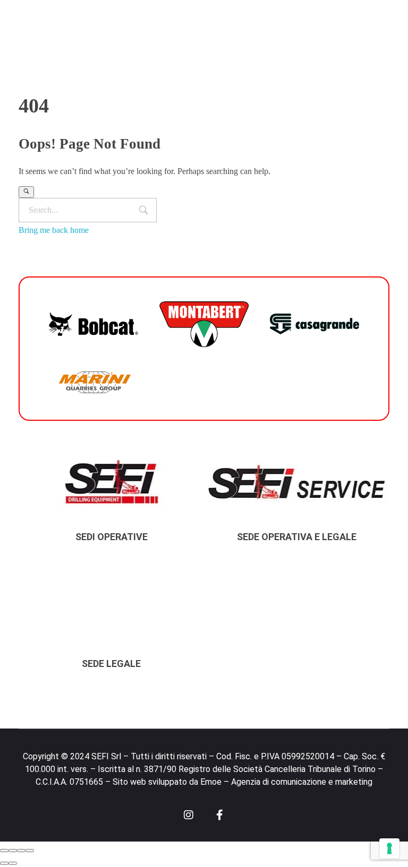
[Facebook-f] (220, 815)
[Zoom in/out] (30, 850)
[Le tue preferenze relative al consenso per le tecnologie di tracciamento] (389, 848)
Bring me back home (54, 230)
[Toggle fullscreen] (21, 850)
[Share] (12, 850)
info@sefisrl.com (149, 14)
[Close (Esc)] (4, 850)
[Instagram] (188, 815)
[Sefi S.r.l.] (100, 61)
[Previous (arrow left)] (4, 863)
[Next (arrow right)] (12, 863)
